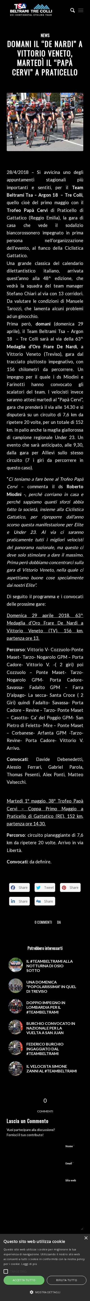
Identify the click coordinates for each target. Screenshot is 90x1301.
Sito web (71, 1180)
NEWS (45, 35)
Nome (70, 1146)
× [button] (86, 1238)
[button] (45, 1292)
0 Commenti (43, 922)
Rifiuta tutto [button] (66, 1280)
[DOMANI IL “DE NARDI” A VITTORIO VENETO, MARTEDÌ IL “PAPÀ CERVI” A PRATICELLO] (45, 122)
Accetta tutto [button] (24, 1280)
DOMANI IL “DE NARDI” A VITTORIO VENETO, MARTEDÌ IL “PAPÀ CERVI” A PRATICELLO (45, 57)
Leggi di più (29, 1264)
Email (70, 1163)
